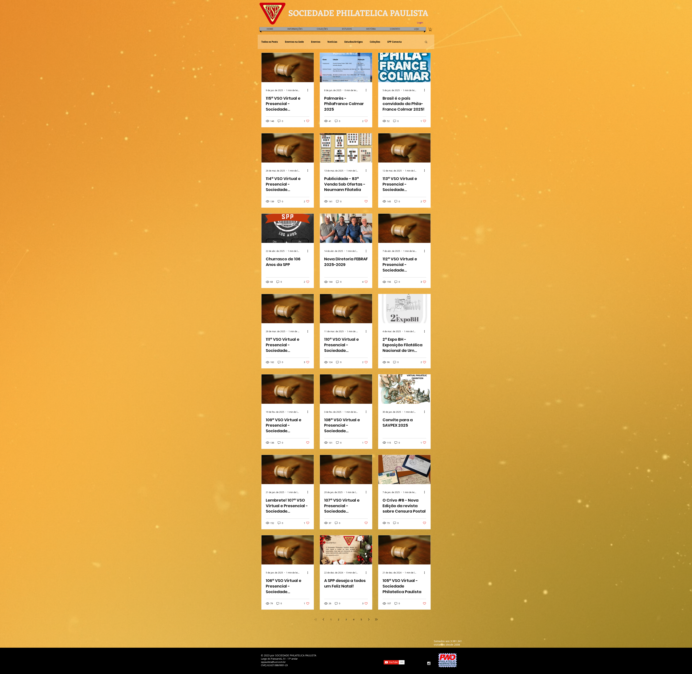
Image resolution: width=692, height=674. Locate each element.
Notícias (332, 41)
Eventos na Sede (294, 41)
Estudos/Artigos (353, 41)
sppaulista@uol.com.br (273, 662)
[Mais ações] (309, 90)
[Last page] (376, 619)
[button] (347, 29)
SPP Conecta (394, 41)
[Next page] (368, 619)
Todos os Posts (269, 41)
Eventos (315, 41)
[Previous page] (323, 619)
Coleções (375, 41)
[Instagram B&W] (428, 663)
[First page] (315, 619)
